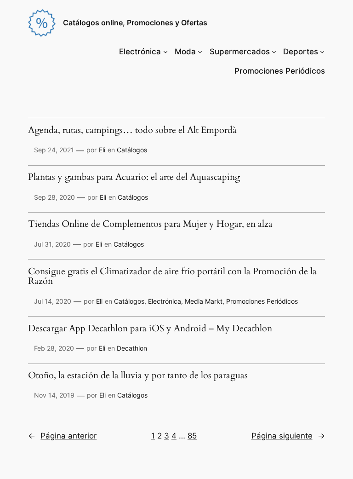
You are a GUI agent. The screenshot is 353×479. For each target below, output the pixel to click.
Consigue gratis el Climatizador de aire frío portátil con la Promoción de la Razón (172, 277)
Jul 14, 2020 (52, 301)
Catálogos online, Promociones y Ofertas (135, 22)
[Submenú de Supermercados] (274, 51)
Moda (185, 51)
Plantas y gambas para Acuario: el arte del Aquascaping (134, 178)
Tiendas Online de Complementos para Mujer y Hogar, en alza (150, 224)
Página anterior (62, 435)
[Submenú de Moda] (200, 51)
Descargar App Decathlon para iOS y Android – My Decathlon (150, 329)
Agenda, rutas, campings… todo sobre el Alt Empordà (132, 131)
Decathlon (132, 348)
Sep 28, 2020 (54, 197)
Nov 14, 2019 (54, 395)
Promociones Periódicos (262, 301)
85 (192, 435)
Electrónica (140, 51)
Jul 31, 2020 (52, 244)
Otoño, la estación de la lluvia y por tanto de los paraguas (138, 376)
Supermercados (240, 51)
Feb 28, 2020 (54, 348)
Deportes (300, 51)
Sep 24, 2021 (54, 150)
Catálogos (132, 150)
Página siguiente (288, 435)
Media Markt (203, 301)
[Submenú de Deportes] (322, 51)
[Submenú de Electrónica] (165, 51)
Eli (102, 150)
